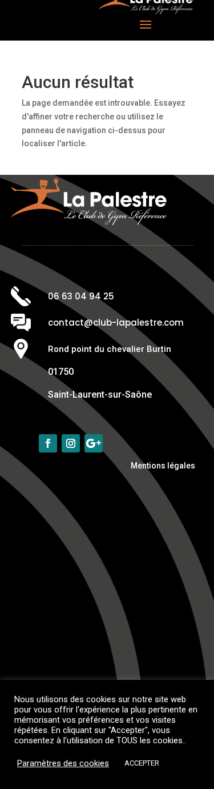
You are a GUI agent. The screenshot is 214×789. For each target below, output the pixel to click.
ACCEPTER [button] (141, 763)
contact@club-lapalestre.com (116, 323)
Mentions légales (163, 465)
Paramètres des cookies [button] (63, 763)
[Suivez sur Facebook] (48, 443)
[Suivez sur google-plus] (93, 443)
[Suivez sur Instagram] (71, 443)
